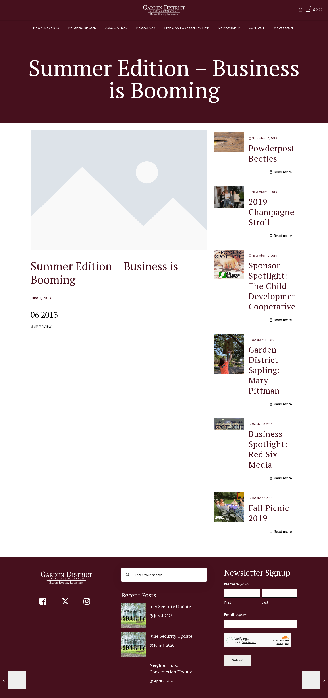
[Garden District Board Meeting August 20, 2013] (315, 680)
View (47, 326)
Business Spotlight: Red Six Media (268, 449)
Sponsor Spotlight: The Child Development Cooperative (274, 286)
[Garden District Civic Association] (164, 10)
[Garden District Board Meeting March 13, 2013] (13, 680)
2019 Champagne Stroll (271, 212)
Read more (283, 172)
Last (265, 602)
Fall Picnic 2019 (269, 513)
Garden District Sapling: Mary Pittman (264, 370)
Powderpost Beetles (272, 153)
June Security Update (170, 636)
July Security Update (170, 607)
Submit (238, 660)
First (227, 602)
